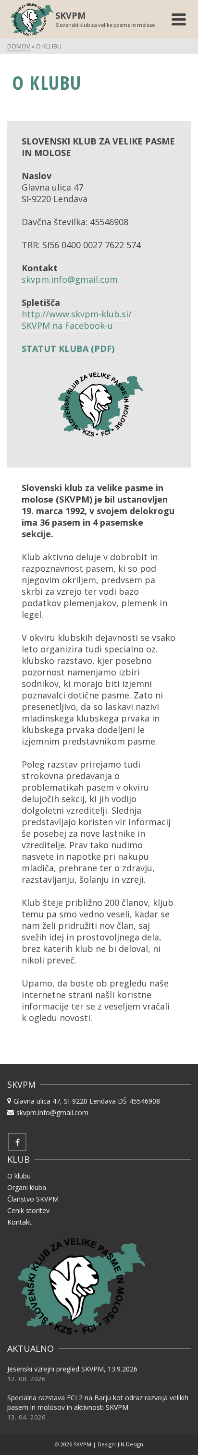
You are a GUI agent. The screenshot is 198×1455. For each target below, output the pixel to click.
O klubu (19, 1175)
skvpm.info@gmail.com (70, 279)
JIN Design (130, 1444)
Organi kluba (26, 1187)
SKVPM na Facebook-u (67, 325)
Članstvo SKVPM (33, 1198)
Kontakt (19, 1222)
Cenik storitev (28, 1210)
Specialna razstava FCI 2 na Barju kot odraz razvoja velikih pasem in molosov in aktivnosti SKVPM (97, 1402)
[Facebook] (17, 1142)
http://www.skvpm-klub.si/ (77, 314)
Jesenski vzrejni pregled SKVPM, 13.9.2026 (72, 1368)
